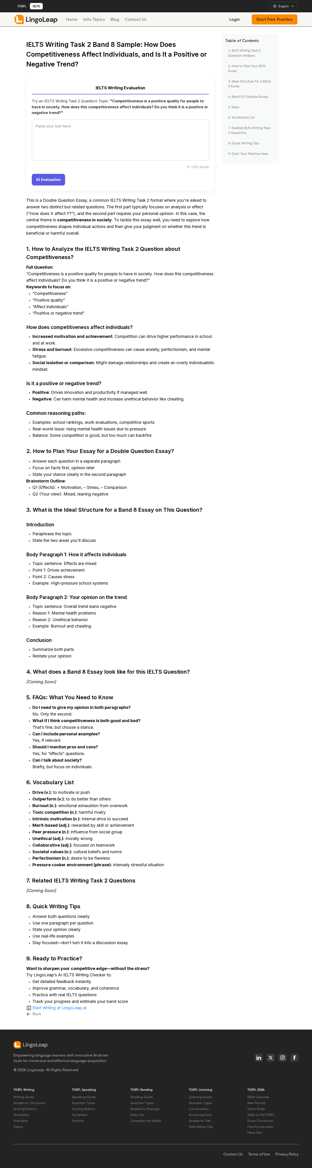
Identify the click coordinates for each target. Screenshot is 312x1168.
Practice (78, 1121)
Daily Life (137, 1115)
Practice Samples (260, 1126)
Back (37, 1014)
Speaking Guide (84, 1097)
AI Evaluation (48, 179)
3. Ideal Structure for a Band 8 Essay (249, 83)
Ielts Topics (94, 19)
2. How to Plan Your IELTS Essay (246, 68)
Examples (20, 1121)
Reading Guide (141, 1097)
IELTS (36, 6)
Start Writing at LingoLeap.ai (59, 1007)
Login (234, 19)
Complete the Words (145, 1121)
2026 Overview (258, 1097)
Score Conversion (260, 1121)
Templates (21, 1115)
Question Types (83, 1103)
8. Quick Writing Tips (243, 143)
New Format (256, 1103)
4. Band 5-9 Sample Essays (248, 96)
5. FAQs (233, 107)
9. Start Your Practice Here (248, 154)
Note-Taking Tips (201, 1126)
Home (72, 19)
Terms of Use (259, 1154)
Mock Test (254, 1132)
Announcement (200, 1115)
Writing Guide (23, 1097)
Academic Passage (144, 1109)
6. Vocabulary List (241, 117)
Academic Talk (200, 1121)
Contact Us (136, 19)
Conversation (199, 1109)
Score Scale (256, 1109)
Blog (115, 19)
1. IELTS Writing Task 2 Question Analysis (244, 53)
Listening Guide (200, 1097)
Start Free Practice (274, 19)
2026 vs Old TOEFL (261, 1115)
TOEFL (21, 6)
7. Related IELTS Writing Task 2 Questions (249, 130)
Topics (18, 1126)
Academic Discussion (29, 1103)
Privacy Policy (287, 1154)
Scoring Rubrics (25, 1109)
